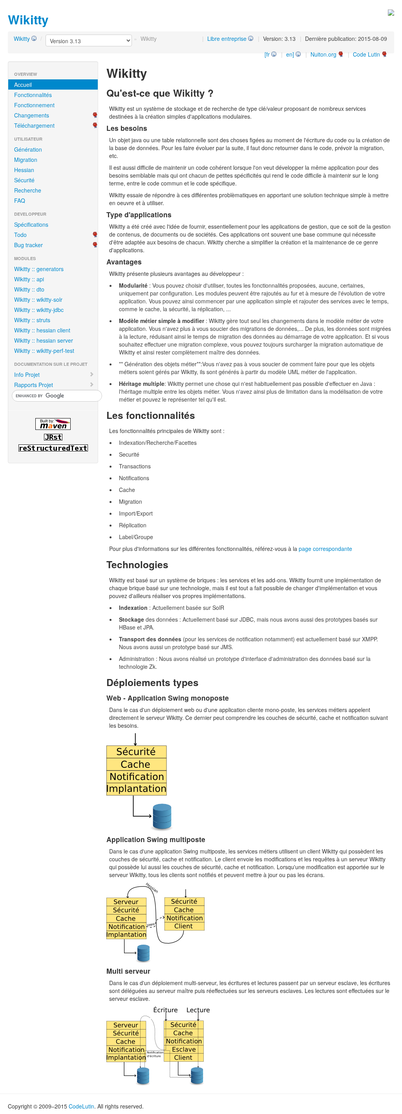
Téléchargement (34, 125)
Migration (25, 159)
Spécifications (31, 224)
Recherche (27, 190)
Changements (31, 115)
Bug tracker (28, 245)
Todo (20, 235)
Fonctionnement (34, 105)
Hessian (24, 170)
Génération (28, 149)
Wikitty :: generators (39, 269)
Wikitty (22, 38)
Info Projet (27, 374)
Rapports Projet (33, 385)
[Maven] (53, 424)
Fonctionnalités (33, 95)
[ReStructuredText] (53, 447)
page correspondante (325, 548)
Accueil (23, 84)
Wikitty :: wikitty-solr (38, 299)
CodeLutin (81, 1106)
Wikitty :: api (29, 279)
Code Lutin (366, 54)
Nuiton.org (323, 54)
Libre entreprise (227, 38)
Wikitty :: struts (32, 320)
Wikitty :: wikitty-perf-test (44, 350)
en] (290, 54)
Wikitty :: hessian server (43, 340)
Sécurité (24, 180)
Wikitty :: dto (29, 289)
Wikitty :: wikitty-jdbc (39, 310)
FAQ (19, 200)
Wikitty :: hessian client (42, 330)
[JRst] (53, 437)
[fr (267, 54)
